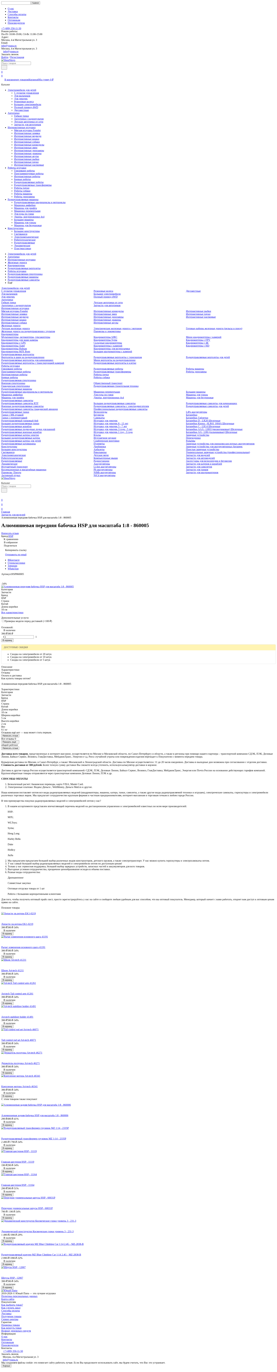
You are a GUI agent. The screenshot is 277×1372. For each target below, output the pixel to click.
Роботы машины (23, 193)
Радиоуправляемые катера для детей (21, 440)
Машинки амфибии (25, 205)
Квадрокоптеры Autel (13, 345)
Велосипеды (100, 412)
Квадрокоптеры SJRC (105, 337)
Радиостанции (101, 461)
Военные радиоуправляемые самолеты (22, 406)
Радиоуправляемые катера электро (20, 435)
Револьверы (100, 452)
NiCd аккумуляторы (104, 475)
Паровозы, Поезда (11, 472)
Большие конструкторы (27, 231)
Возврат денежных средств (16, 1330)
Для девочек (21, 98)
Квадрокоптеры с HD (197, 345)
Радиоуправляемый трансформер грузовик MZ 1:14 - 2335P (33, 1138)
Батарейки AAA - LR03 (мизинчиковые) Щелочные (214, 429)
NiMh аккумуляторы (105, 472)
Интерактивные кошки (26, 139)
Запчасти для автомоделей (200, 458)
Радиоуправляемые (24, 242)
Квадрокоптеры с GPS (13, 342)
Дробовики (100, 446)
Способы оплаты (17, 14)
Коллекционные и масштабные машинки (23, 469)
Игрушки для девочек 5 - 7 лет (110, 426)
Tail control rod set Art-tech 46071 (18, 1040)
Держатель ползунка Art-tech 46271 (20, 1063)
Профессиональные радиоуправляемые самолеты (120, 409)
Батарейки (191, 414)
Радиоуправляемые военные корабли (21, 432)
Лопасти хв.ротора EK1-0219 (17, 924)
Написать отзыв (10, 735)
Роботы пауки (21, 188)
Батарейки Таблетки (197, 417)
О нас (11, 8)
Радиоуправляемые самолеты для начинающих (211, 403)
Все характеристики (12, 612)
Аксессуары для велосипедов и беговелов (209, 461)
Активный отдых (10, 475)
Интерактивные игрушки (22, 127)
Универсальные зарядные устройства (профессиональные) (218, 452)
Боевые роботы (22, 179)
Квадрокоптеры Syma (105, 340)
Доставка (13, 11)
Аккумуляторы (102, 463)
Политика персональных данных (19, 1296)
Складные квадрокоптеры (108, 342)
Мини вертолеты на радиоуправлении (114, 360)
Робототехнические (25, 239)
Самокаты (99, 417)
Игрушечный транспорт (14, 466)
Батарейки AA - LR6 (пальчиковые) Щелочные (211, 432)
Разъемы (190, 440)
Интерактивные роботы (27, 176)
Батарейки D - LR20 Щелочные (203, 420)
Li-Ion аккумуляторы (105, 466)
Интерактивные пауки (26, 162)
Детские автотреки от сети (28, 121)
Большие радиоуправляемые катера (20, 438)
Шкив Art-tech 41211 (12, 970)
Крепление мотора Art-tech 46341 (19, 1086)
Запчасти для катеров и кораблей (204, 463)
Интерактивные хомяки (27, 133)
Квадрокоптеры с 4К (197, 342)
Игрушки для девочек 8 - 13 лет (111, 423)
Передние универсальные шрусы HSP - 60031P (27, 1208)
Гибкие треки (21, 116)
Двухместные (21, 110)
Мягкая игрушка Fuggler (27, 130)
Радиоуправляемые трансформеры (33, 185)
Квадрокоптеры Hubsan (14, 348)
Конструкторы (16, 228)
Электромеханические (26, 237)
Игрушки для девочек (106, 420)
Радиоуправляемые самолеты (24, 279)
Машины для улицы (25, 222)
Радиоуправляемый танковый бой (19, 420)
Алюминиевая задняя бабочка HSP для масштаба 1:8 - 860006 (34, 1115)
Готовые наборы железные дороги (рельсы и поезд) (214, 328)
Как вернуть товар (11, 1328)
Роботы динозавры (24, 196)
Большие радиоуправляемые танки (20, 423)
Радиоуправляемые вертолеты (24, 268)
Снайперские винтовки (106, 440)
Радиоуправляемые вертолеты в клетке (115, 363)
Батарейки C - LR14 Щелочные (203, 426)
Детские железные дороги (15, 328)
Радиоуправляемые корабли (16, 426)
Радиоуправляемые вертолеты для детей (208, 357)
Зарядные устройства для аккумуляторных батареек (214, 446)
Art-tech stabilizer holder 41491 (17, 1016)
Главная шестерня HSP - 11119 (17, 1161)
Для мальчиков (22, 95)
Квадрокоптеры (16, 265)
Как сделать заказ (10, 1307)
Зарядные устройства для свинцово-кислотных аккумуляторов (220, 443)
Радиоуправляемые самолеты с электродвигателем (121, 406)
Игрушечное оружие (105, 438)
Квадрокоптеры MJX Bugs (15, 351)
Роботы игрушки (17, 167)
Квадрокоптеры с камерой (108, 345)
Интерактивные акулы (26, 156)
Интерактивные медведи (27, 136)
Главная (5, 511)
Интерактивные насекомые (29, 165)
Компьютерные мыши (106, 458)
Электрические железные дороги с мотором (118, 328)
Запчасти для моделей (198, 455)
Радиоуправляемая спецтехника (25, 274)
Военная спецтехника (13, 383)
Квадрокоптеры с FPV (198, 340)
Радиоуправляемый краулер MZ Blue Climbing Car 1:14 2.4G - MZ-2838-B (41, 1254)
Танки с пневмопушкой (14, 417)
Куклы (97, 435)
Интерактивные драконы (28, 153)
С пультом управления (26, 93)
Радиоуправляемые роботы (29, 182)
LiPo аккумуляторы (196, 412)
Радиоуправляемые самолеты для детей (207, 406)
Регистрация (17, 57)
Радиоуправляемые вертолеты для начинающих (27, 360)
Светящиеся (20, 234)
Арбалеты (99, 449)
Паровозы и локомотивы (107, 331)
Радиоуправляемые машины (23, 199)
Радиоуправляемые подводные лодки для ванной (28, 429)
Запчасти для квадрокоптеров (202, 472)
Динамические (22, 245)
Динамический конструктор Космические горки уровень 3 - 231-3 (37, 1231)
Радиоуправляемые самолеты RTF (19, 403)
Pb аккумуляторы (103, 469)
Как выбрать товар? (12, 1305)
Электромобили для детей (22, 90)
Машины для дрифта (25, 208)
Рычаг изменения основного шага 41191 (23, 947)
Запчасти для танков (197, 469)
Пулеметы (99, 443)
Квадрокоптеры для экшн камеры (19, 340)
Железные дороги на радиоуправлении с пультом (28, 331)
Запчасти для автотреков (27, 124)
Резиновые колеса (24, 101)
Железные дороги (17, 262)
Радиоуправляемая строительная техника (116, 386)
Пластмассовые (22, 248)
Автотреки (14, 113)
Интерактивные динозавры (29, 150)
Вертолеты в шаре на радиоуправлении (22, 357)
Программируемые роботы (29, 173)
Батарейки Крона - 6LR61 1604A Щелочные (210, 423)
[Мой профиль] (3, 495)
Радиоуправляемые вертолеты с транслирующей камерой (32, 363)
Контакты (13, 17)
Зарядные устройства (197, 435)
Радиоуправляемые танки (15, 412)
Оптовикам (14, 20)
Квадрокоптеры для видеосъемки (112, 348)
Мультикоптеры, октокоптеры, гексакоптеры (25, 337)
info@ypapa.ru (9, 45)
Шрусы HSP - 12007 (12, 1277)
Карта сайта (7, 1299)
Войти (4, 57)
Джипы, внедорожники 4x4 (29, 216)
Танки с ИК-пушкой (12, 414)
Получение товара (11, 1316)
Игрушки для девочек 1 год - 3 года (113, 432)
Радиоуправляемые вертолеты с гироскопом (118, 357)
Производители (16, 23)
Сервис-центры (9, 1319)
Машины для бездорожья (28, 225)
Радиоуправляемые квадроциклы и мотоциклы (40, 202)
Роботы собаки (22, 190)
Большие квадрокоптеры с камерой (113, 351)
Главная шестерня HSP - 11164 (17, 1185)
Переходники (193, 438)
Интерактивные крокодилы (29, 144)
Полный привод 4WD (26, 107)
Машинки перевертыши (27, 211)
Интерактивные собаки (27, 141)
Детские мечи (101, 455)
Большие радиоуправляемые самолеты (115, 403)
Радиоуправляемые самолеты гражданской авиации (29, 409)
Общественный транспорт (108, 383)
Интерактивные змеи (25, 147)
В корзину (7, 640)
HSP (10, 536)
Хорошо (6, 1366)
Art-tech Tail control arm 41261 (17, 993)
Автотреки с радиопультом (29, 118)
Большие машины (24, 219)
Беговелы (99, 414)
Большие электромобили (27, 104)
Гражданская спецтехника (15, 386)
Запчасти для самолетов (199, 466)
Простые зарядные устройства (202, 449)
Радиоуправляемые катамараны (18, 443)
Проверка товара (10, 1325)
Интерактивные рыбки (26, 159)
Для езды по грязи (24, 214)
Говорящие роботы (24, 170)
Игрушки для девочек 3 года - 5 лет (113, 429)
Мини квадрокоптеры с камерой (203, 337)
